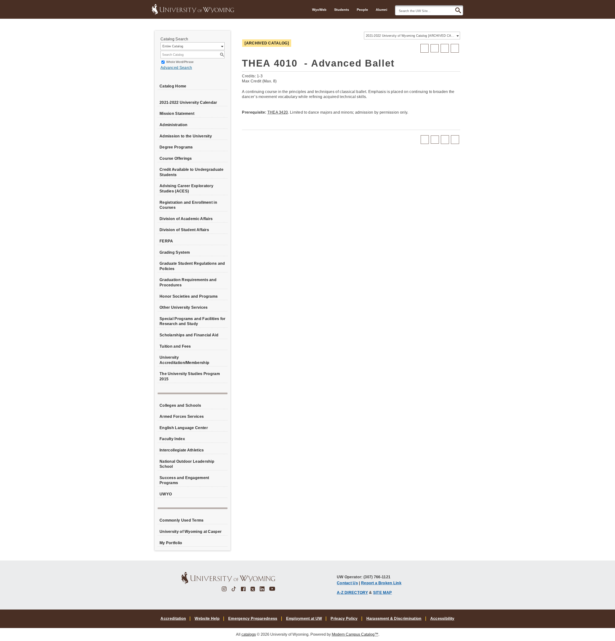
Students (341, 10)
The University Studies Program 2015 (190, 376)
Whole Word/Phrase (180, 62)
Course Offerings (176, 158)
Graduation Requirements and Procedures (188, 282)
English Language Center (184, 428)
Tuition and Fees (175, 346)
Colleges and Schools (180, 405)
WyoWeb (319, 10)
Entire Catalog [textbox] (172, 46)
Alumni (381, 10)
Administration (173, 125)
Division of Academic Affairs (186, 219)
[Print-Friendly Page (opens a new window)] (445, 48)
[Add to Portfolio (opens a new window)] (424, 48)
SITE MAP (382, 592)
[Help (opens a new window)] (455, 48)
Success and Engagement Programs (184, 480)
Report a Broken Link (381, 583)
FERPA (166, 241)
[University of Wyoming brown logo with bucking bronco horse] (228, 578)
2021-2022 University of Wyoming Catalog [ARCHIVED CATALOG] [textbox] (410, 35)
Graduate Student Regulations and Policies (192, 266)
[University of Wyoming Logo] (193, 8)
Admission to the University (186, 136)
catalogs (248, 634)
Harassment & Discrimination (394, 618)
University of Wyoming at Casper (190, 532)
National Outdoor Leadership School (187, 464)
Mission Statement (177, 113)
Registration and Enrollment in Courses (188, 205)
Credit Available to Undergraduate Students (191, 172)
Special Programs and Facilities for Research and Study (193, 321)
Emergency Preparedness (252, 618)
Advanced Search (176, 68)
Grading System (175, 252)
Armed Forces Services (182, 416)
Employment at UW (304, 618)
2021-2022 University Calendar (188, 102)
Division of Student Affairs (184, 230)
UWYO (166, 494)
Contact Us (347, 583)
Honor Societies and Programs (189, 296)
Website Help (207, 618)
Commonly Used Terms (182, 520)
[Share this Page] (434, 48)
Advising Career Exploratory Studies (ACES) (186, 188)
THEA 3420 (277, 112)
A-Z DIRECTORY (352, 592)
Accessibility (442, 618)
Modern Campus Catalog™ (355, 634)
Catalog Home (173, 86)
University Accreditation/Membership (184, 360)
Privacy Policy (344, 618)
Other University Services (184, 307)
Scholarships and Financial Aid (189, 335)
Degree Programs (176, 147)
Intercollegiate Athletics (182, 450)
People (362, 10)
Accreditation (173, 618)
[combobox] (412, 35)
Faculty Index (172, 439)
